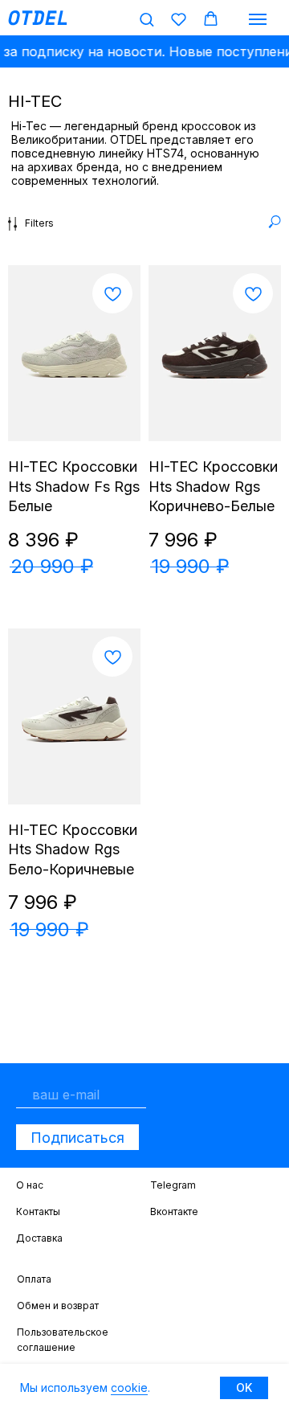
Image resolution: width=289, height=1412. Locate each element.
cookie (129, 1387)
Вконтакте (174, 1211)
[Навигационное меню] (258, 19)
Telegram (173, 1185)
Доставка (39, 1238)
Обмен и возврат (58, 1305)
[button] (146, 19)
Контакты (38, 1211)
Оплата (34, 1279)
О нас (29, 1185)
